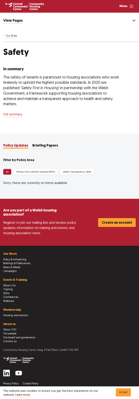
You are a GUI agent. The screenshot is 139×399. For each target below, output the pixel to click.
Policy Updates (15, 146)
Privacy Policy (11, 383)
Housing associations (15, 315)
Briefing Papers (45, 146)
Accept (123, 392)
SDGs (6, 293)
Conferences (10, 297)
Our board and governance (19, 337)
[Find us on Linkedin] (6, 374)
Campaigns (9, 271)
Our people (9, 333)
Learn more (22, 395)
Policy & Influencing (14, 259)
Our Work (11, 36)
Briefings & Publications (16, 263)
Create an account (117, 223)
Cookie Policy (30, 383)
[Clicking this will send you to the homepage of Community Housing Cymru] (24, 6)
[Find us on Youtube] (18, 374)
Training (8, 289)
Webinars (8, 301)
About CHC (10, 329)
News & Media (11, 267)
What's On (9, 285)
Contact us (9, 341)
